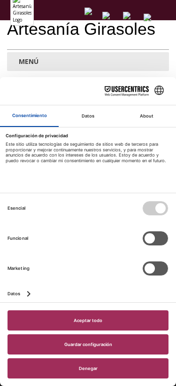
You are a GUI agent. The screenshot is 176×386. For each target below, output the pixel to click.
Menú (27, 61)
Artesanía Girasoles (81, 29)
